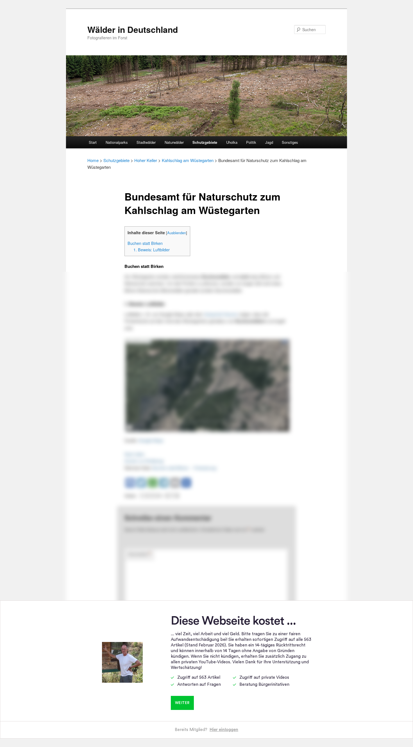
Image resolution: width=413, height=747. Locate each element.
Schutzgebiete (204, 142)
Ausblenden (176, 232)
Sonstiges (290, 142)
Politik (251, 142)
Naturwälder (174, 142)
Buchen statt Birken (145, 243)
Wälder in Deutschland (132, 29)
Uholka (231, 142)
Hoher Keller (145, 160)
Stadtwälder (146, 142)
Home (93, 160)
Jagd (269, 142)
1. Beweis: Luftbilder (151, 249)
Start (93, 142)
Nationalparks (117, 142)
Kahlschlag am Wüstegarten (188, 160)
